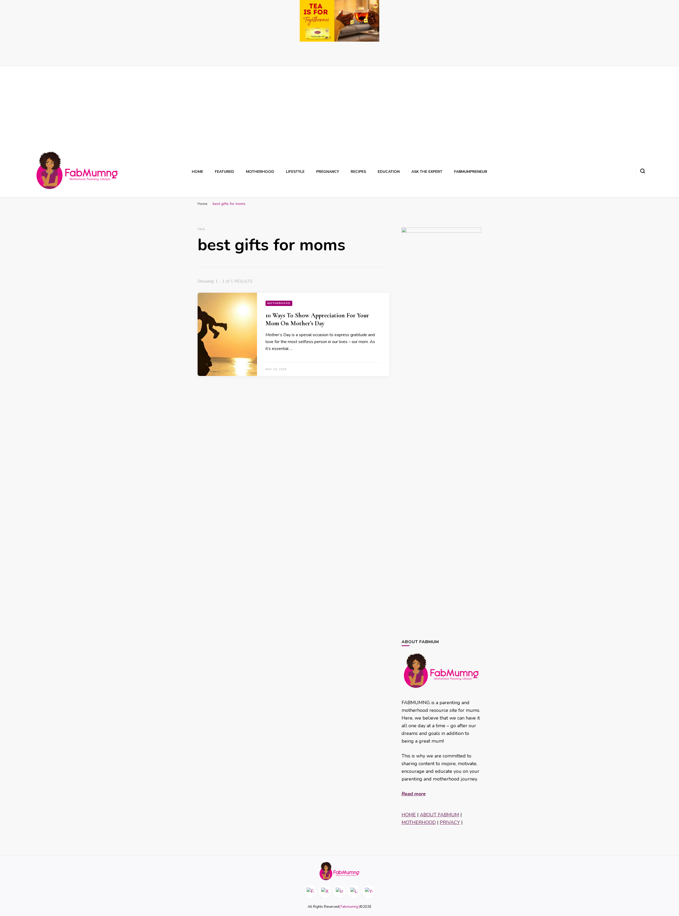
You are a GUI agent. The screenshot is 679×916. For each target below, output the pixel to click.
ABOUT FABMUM (439, 815)
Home (197, 171)
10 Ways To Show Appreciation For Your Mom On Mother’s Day (317, 319)
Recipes (358, 171)
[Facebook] (310, 891)
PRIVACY (450, 822)
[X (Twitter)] (325, 891)
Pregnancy (327, 171)
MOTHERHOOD (419, 822)
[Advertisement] (339, 110)
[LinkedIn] (354, 891)
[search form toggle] (642, 171)
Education (389, 171)
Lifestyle (295, 171)
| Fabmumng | (349, 906)
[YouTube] (368, 891)
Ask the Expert (426, 171)
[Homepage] (339, 871)
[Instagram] (339, 891)
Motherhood (260, 171)
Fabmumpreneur (470, 171)
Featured (224, 171)
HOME (409, 815)
